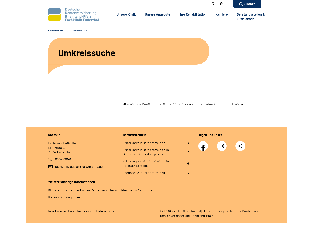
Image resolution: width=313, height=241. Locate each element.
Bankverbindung (60, 197)
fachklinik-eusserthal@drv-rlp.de (79, 166)
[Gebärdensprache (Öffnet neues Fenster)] (221, 4)
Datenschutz (105, 211)
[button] (247, 4)
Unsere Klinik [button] (126, 14)
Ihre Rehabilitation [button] (192, 14)
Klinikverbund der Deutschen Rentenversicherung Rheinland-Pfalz (96, 190)
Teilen (240, 145)
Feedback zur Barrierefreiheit (144, 173)
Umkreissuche (55, 30)
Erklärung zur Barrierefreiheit (144, 143)
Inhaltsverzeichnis (61, 211)
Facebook (204, 144)
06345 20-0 (63, 159)
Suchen (250, 4)
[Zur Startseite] (72, 14)
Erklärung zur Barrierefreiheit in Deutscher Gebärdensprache (146, 152)
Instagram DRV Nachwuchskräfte (222, 147)
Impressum (85, 211)
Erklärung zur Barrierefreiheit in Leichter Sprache (146, 163)
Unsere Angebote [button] (157, 14)
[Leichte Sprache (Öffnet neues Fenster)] (213, 4)
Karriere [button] (222, 14)
